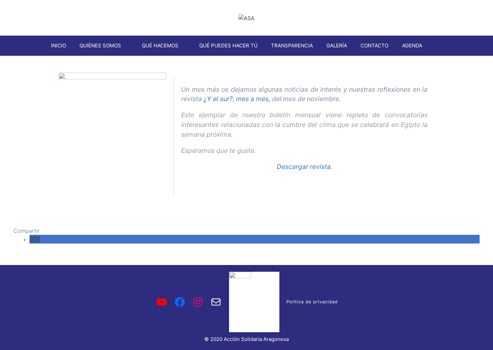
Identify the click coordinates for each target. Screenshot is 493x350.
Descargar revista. (304, 167)
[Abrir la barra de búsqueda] (439, 46)
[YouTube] (162, 302)
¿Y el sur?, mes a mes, (237, 99)
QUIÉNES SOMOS (100, 45)
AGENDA (412, 45)
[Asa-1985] (216, 302)
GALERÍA (336, 45)
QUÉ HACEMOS (160, 45)
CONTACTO (374, 45)
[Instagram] (198, 302)
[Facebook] (180, 302)
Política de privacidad (312, 301)
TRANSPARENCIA (292, 45)
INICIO (58, 45)
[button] (35, 239)
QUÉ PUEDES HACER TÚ (228, 45)
